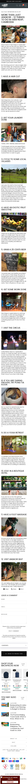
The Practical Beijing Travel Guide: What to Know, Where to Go (18, 717)
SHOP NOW (10, 782)
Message (4, 614)
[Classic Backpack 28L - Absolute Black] (4, 685)
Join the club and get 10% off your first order (13, 750)
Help (13, 742)
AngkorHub (12, 318)
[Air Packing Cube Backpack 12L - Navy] (13, 685)
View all (23, 664)
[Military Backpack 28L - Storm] (27, 685)
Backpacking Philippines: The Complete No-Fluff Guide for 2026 (17, 727)
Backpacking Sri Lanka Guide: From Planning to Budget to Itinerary (18, 707)
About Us (13, 738)
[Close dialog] (1, 777)
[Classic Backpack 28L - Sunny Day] (5, 687)
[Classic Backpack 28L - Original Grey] (6, 685)
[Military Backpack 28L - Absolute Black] (25, 685)
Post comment (14, 631)
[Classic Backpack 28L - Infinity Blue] (9, 685)
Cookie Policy (23, 779)
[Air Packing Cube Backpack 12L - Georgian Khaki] (20, 685)
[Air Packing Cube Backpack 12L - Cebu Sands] (15, 685)
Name (3, 599)
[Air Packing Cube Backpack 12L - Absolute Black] (18, 685)
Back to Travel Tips (15, 653)
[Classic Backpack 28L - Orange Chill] (7, 685)
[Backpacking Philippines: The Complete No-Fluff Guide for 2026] (5, 724)
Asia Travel (4, 11)
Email (3, 606)
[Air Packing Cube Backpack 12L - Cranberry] (17, 685)
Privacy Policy (11, 636)
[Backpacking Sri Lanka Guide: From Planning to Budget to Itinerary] (5, 705)
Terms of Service (21, 636)
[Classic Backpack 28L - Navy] (2, 685)
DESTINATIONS (11, 11)
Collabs (14, 746)
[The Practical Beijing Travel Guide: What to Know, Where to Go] (5, 714)
